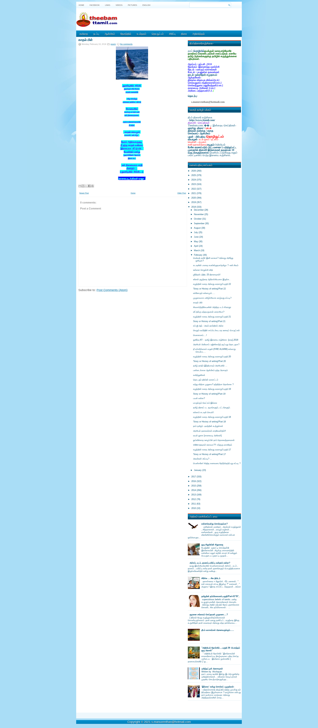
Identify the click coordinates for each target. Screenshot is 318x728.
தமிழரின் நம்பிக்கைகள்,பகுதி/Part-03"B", (220, 596)
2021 (194, 193)
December (199, 210)
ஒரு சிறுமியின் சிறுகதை (212, 544)
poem (113, 44)
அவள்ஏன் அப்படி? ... (202, 458)
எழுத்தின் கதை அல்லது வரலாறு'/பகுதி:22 (212, 284)
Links (107, 5)
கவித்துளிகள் (199, 375)
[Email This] (79, 186)
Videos (119, 5)
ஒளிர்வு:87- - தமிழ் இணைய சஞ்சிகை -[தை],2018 (215, 340)
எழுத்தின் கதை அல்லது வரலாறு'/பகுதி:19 (212, 389)
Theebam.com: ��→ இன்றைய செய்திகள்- (212, 125)
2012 (194, 499)
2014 (194, 490)
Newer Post (84, 193)
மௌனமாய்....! (200, 335)
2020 (194, 198)
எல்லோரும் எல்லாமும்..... (204, 293)
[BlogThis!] (83, 186)
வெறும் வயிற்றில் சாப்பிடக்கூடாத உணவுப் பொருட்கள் (216, 330)
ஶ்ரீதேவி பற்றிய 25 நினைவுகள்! (206, 274)
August (197, 228)
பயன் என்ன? (199, 398)
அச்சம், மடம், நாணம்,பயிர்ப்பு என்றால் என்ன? (210, 563)
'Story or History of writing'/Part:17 (209, 454)
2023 (194, 184)
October (198, 219)
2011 (194, 503)
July (196, 232)
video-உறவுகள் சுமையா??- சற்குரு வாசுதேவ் (212, 445)
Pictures (132, 5)
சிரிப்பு (172, 34)
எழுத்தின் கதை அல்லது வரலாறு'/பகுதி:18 (212, 417)
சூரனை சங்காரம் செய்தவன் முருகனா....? (209, 614)
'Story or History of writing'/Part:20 (209, 361)
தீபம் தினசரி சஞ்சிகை (200, 117)
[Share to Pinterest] (92, 186)
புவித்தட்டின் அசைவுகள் (212, 668)
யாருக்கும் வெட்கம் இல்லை (205, 403)
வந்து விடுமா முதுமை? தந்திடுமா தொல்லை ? (213, 384)
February (198, 255)
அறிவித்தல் (198, 34)
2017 (194, 476)
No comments (126, 44)
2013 (194, 494)
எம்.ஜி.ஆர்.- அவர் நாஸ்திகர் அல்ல (208, 326)
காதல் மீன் (85, 39)
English (146, 5)
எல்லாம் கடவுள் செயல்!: (203, 412)
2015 (194, 485)
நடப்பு (96, 34)
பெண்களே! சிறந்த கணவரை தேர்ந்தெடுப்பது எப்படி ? (216, 463)
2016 (194, 481)
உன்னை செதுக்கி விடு (203, 270)
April (196, 246)
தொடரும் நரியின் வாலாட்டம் (205, 379)
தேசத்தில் (125, 34)
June (196, 237)
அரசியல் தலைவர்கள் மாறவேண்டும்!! (209, 431)
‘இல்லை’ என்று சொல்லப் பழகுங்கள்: (217, 686)
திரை (184, 34)
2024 (194, 179)
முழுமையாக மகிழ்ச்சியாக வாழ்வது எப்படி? (212, 298)
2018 (194, 207)
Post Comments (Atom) (112, 290)
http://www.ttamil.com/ (202, 120)
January (198, 470)
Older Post (181, 193)
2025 (194, 175)
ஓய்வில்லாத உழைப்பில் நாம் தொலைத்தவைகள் (214, 440)
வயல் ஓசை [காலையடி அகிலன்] (207, 435)
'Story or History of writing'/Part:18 (209, 421)
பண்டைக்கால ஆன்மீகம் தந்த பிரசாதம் (210, 370)
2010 (194, 508)
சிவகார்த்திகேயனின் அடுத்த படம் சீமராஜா (212, 307)
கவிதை (84, 34)
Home (81, 5)
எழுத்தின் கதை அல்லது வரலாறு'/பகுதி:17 (212, 449)
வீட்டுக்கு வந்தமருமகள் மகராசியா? (208, 312)
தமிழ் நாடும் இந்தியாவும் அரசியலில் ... (210, 365)
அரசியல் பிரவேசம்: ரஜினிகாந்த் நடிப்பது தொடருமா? (216, 344)
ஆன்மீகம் (110, 34)
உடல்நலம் (141, 34)
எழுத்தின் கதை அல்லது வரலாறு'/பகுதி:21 (212, 316)
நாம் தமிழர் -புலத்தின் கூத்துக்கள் (208, 426)
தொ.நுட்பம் (158, 34)
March (197, 250)
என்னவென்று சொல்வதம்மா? (214, 524)
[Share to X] (86, 186)
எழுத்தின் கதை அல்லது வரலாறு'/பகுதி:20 (212, 356)
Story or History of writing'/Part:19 (209, 394)
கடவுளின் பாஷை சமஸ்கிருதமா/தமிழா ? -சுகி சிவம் (215, 265)
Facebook (95, 5)
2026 (194, 171)
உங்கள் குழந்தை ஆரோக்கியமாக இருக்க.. (211, 279)
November (199, 214)
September (199, 223)
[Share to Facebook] (89, 186)
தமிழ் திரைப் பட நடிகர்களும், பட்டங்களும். (212, 407)
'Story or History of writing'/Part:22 (209, 288)
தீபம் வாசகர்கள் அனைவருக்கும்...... (217, 630)
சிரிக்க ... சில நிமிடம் (210, 578)
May (196, 241)
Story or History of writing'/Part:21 (209, 321)
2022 (194, 189)
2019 (194, 202)
